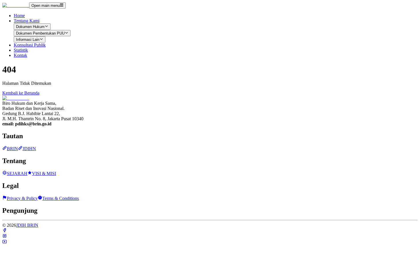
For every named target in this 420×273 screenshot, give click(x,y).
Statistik (21, 50)
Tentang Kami (26, 20)
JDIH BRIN (27, 225)
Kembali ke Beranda (20, 93)
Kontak (20, 55)
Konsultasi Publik (30, 45)
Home (19, 15)
